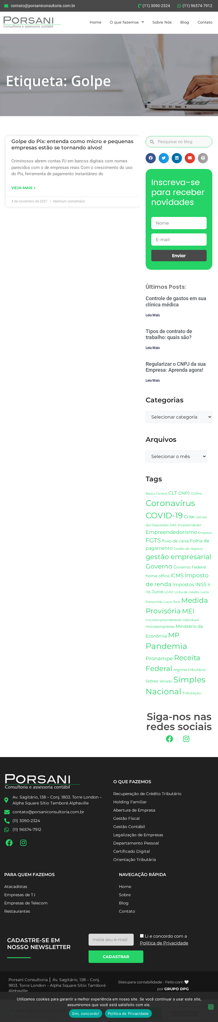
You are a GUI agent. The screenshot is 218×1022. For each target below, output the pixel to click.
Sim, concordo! (85, 1013)
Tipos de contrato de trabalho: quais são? (169, 334)
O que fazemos (124, 22)
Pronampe (159, 658)
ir (208, 584)
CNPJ (184, 493)
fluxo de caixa (175, 541)
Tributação (192, 693)
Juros (157, 591)
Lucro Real (172, 602)
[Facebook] (169, 739)
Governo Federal (189, 567)
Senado (166, 681)
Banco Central (156, 494)
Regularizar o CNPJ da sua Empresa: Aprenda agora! (176, 367)
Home (95, 22)
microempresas (160, 626)
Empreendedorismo (171, 532)
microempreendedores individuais (172, 620)
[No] (211, 1007)
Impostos (183, 584)
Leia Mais (153, 315)
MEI (188, 611)
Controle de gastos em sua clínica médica (176, 301)
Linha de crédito (187, 592)
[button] (151, 158)
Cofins (196, 493)
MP (173, 635)
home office (157, 575)
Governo (159, 566)
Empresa (205, 533)
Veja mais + (23, 187)
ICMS (177, 575)
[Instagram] (186, 739)
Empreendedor (189, 525)
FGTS (153, 540)
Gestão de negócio (188, 549)
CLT (172, 493)
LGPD (168, 592)
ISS (148, 592)
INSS (200, 584)
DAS (173, 525)
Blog (184, 22)
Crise (189, 516)
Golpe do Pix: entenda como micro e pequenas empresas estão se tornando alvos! (72, 144)
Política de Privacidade (128, 1013)
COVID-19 (164, 515)
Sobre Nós (162, 22)
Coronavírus (170, 503)
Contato (205, 22)
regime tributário (189, 669)
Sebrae (152, 681)
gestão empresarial (178, 557)
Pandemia (166, 646)
